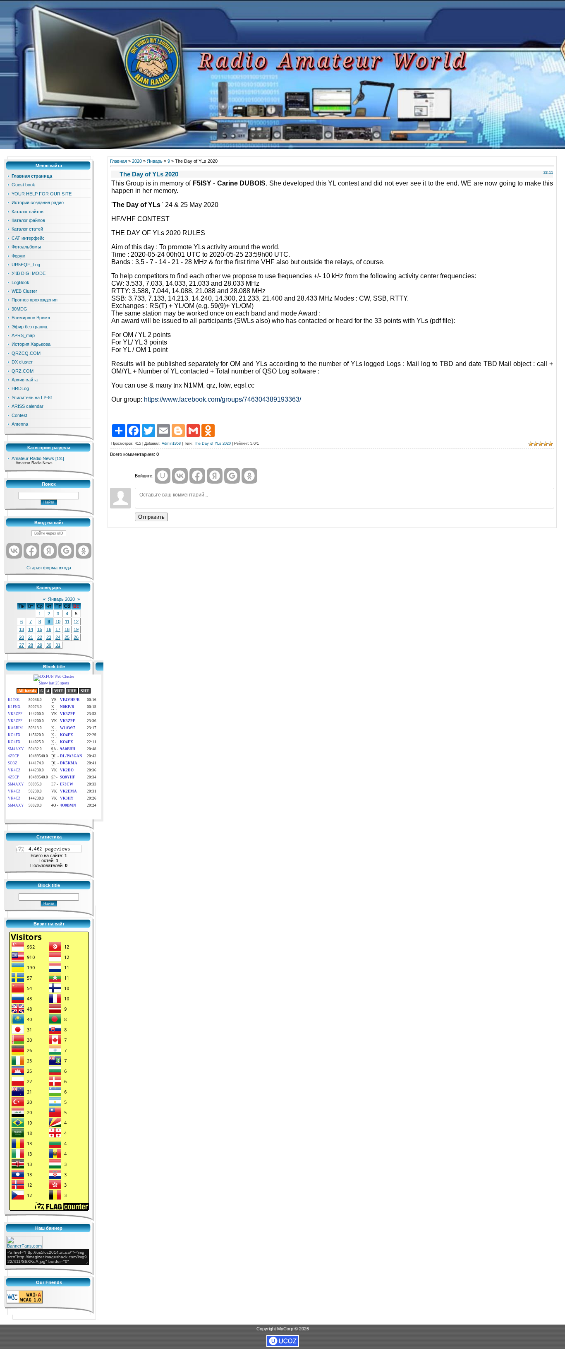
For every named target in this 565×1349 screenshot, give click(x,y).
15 (39, 629)
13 (21, 629)
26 (76, 637)
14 (30, 629)
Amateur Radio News (33, 458)
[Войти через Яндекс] (49, 551)
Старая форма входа (48, 567)
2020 (137, 161)
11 (67, 621)
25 (67, 637)
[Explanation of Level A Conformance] (24, 1301)
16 (48, 629)
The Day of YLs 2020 (212, 443)
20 (21, 637)
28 (30, 645)
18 (67, 629)
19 (76, 629)
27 (21, 645)
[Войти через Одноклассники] (83, 551)
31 (57, 645)
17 (57, 629)
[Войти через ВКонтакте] (14, 551)
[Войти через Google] (66, 551)
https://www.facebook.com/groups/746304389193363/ (222, 399)
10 (57, 621)
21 (30, 637)
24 (57, 637)
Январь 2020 (61, 599)
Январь (155, 161)
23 (48, 637)
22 (39, 637)
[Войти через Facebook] (31, 551)
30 (48, 645)
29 (39, 645)
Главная (118, 161)
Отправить (151, 517)
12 (76, 621)
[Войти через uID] (162, 476)
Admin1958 (171, 443)
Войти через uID (48, 533)
